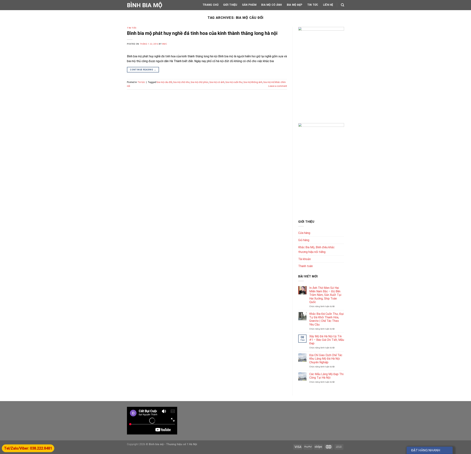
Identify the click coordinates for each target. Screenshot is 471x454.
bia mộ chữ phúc (199, 82)
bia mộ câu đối (164, 82)
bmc (164, 44)
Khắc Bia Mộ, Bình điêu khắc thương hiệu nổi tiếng (316, 250)
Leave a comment (277, 86)
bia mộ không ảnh (253, 82)
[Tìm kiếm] (342, 5)
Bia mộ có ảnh (271, 4)
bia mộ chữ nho (181, 82)
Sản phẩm (249, 4)
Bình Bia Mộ (144, 5)
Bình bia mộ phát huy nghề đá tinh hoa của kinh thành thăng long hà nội (202, 33)
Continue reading (143, 69)
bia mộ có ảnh (217, 82)
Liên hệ (328, 4)
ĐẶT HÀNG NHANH (425, 450)
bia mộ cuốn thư (234, 82)
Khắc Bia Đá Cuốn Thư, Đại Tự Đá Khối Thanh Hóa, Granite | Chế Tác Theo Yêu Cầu (326, 319)
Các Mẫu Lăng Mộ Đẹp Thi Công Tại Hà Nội (326, 375)
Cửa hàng (304, 233)
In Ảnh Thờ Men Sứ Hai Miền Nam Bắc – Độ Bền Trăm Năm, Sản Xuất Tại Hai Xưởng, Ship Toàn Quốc (325, 295)
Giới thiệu (230, 4)
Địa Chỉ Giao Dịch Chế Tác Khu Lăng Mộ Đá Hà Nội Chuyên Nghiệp (325, 358)
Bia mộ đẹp (294, 4)
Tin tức (312, 4)
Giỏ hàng (303, 240)
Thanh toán (305, 266)
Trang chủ (210, 4)
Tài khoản (304, 259)
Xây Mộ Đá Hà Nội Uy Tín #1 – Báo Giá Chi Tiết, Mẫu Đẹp (326, 340)
